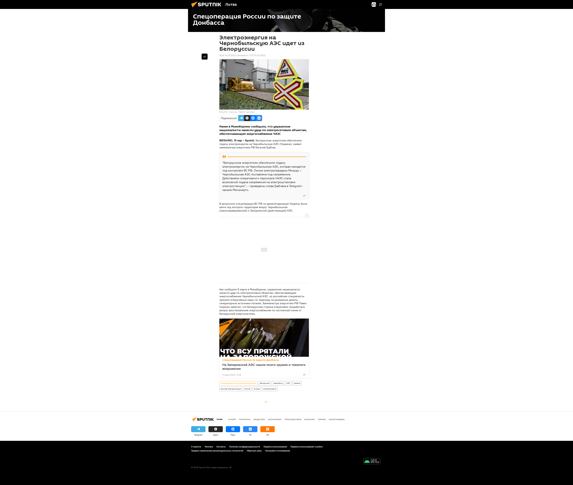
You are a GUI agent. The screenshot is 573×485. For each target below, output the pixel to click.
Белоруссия (265, 383)
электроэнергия (269, 389)
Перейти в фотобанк (246, 112)
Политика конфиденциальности (244, 446)
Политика (244, 419)
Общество (259, 419)
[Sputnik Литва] (207, 8)
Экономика (274, 419)
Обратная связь (254, 450)
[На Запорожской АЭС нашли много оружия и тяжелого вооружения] (264, 338)
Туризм (322, 419)
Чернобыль (278, 383)
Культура (309, 419)
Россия (247, 389)
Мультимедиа (337, 419)
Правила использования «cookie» (307, 446)
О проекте (196, 446)
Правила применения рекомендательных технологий (217, 450)
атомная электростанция (231, 389)
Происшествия (292, 419)
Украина (297, 383)
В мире (257, 389)
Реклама (209, 446)
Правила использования (275, 446)
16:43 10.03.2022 (227, 55)
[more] (304, 196)
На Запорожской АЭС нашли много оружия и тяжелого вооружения (263, 367)
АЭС (288, 383)
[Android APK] (372, 461)
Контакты (221, 446)
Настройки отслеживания (277, 450)
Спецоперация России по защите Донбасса (250, 360)
